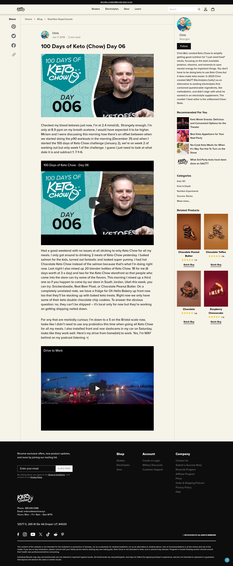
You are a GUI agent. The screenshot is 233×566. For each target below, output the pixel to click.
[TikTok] (48, 534)
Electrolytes (123, 465)
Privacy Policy (36, 477)
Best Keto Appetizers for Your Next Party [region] (207, 136)
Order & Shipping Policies (190, 483)
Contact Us (182, 460)
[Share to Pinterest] (13, 26)
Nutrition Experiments (60, 19)
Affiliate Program (185, 474)
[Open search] (199, 9)
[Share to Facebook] (13, 45)
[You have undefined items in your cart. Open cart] (213, 9)
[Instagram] (25, 534)
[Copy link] (14, 54)
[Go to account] (205, 9)
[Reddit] (55, 534)
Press (179, 478)
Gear (119, 469)
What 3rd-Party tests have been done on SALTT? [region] (208, 161)
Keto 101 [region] (181, 181)
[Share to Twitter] (13, 36)
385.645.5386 (32, 508)
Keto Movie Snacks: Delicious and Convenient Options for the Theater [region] (208, 123)
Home (28, 19)
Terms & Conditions (56, 474)
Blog (39, 19)
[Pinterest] (62, 534)
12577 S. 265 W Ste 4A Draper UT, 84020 (42, 524)
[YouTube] (33, 534)
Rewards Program (186, 469)
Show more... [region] (183, 201)
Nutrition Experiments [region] (187, 191)
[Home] (21, 9)
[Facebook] (18, 534)
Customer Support (153, 469)
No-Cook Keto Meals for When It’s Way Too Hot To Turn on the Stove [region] (207, 148)
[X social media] (40, 534)
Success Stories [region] (185, 196)
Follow (184, 46)
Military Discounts (153, 465)
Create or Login (151, 460)
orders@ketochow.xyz (34, 511)
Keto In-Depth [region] (184, 186)
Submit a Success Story (189, 465)
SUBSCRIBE (64, 468)
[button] (227, 560)
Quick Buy (189, 264)
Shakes (121, 460)
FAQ (178, 492)
